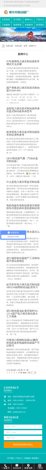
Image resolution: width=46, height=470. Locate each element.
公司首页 (6, 19)
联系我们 (40, 25)
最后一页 (26, 373)
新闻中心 (29, 19)
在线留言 (29, 25)
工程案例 (6, 25)
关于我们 (17, 19)
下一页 (26, 370)
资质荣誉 (17, 25)
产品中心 (40, 19)
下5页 (20, 373)
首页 (25, 46)
